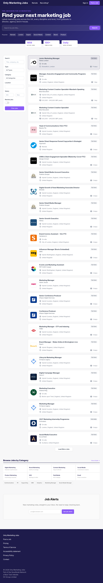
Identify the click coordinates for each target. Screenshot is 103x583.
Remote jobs (9, 99)
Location (8, 83)
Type (6, 66)
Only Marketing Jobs (15, 2)
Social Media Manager (65, 483)
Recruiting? (44, 3)
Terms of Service (9, 547)
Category (8, 74)
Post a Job (94, 3)
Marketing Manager (50, 483)
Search (94, 28)
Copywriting (24, 483)
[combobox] (14, 86)
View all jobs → (95, 460)
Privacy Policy (8, 555)
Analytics (39, 483)
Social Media (38, 34)
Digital (28, 34)
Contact (6, 559)
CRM (32, 483)
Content (48, 34)
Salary (7, 91)
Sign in (85, 3)
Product (63, 34)
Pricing (5, 543)
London (20, 34)
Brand (56, 34)
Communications (9, 483)
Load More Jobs (64, 449)
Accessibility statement (11, 551)
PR (17, 483)
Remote (35, 3)
